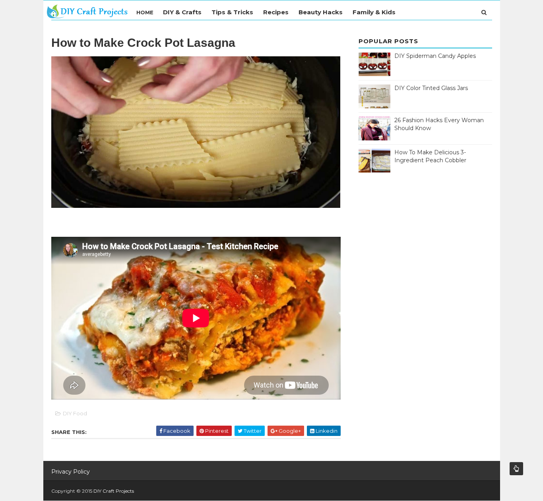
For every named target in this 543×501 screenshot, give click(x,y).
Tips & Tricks (232, 12)
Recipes (276, 12)
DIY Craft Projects (113, 491)
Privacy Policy (70, 471)
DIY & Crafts (182, 12)
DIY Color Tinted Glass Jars (431, 88)
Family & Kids (374, 12)
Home (144, 12)
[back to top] (516, 468)
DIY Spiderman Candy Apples (435, 56)
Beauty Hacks (321, 12)
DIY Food (75, 413)
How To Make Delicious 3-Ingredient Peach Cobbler (430, 156)
